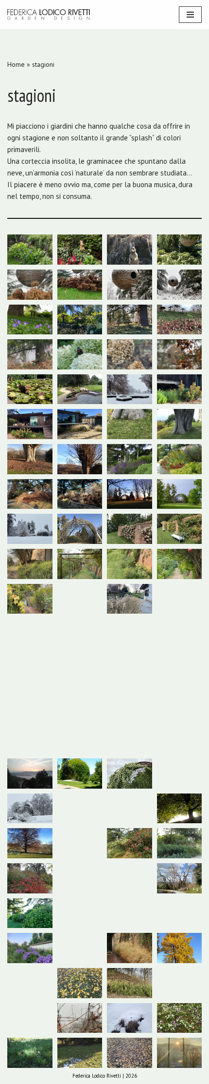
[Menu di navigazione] (190, 14)
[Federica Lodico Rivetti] (48, 14)
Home (16, 64)
